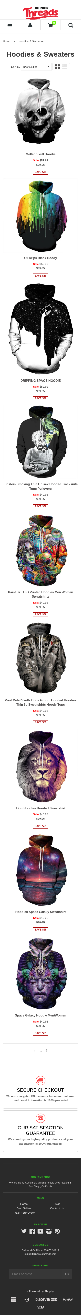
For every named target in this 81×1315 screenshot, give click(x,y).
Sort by (15, 66)
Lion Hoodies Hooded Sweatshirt (40, 808)
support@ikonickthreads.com (40, 1254)
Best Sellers (24, 1208)
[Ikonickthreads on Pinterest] (57, 1232)
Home (6, 41)
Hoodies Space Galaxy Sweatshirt (40, 912)
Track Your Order (24, 1212)
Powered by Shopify (41, 1291)
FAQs (56, 1203)
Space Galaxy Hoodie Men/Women (40, 1015)
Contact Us (57, 1208)
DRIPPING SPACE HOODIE (40, 380)
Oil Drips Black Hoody (40, 258)
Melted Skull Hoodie (40, 154)
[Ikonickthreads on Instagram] (49, 1232)
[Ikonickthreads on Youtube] (40, 1232)
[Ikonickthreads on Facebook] (32, 1232)
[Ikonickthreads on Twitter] (24, 1232)
